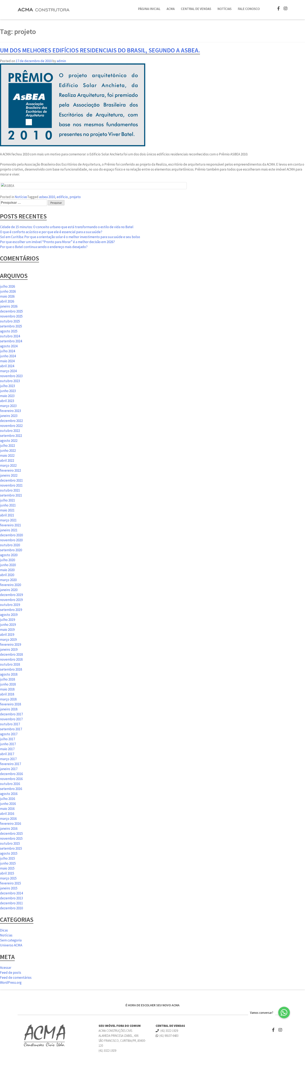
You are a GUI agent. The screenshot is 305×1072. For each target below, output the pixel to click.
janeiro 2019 (8, 649)
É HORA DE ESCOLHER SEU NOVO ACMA (152, 1005)
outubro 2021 (10, 490)
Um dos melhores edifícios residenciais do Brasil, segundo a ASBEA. (100, 50)
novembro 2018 (11, 659)
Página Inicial (149, 9)
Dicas (4, 930)
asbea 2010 (47, 197)
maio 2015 (7, 868)
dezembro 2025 (11, 311)
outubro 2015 (10, 843)
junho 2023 (8, 391)
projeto (75, 197)
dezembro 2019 (11, 594)
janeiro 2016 (8, 828)
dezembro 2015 (11, 833)
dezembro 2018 (11, 654)
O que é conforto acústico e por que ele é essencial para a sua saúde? (51, 232)
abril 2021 (7, 515)
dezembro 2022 (11, 420)
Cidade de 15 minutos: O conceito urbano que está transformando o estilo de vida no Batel (66, 227)
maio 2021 (7, 510)
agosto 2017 (8, 734)
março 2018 (8, 699)
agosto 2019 (8, 614)
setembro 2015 (11, 848)
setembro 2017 (11, 729)
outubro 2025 (10, 321)
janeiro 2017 (8, 769)
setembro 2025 (11, 326)
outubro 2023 (10, 381)
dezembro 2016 (11, 774)
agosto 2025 (8, 331)
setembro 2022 (11, 435)
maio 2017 (7, 749)
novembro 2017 (11, 719)
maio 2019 (7, 629)
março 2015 (8, 878)
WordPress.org (11, 982)
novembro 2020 (11, 540)
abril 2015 (7, 873)
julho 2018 (7, 679)
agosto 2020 (8, 555)
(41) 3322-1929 (169, 1031)
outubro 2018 (10, 664)
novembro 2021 (11, 485)
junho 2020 (8, 565)
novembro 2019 (11, 599)
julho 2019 (7, 619)
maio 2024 (7, 361)
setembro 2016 (11, 788)
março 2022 (8, 465)
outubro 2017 (10, 724)
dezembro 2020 (11, 535)
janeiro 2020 (8, 589)
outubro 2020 (10, 545)
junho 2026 (8, 291)
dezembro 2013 (11, 898)
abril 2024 (7, 366)
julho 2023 (7, 386)
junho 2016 (8, 803)
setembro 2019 (11, 609)
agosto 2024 (8, 346)
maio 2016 (7, 808)
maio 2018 (7, 689)
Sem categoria (11, 940)
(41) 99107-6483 (168, 1036)
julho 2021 (7, 500)
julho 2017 (7, 739)
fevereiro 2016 (10, 823)
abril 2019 (7, 634)
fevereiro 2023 (10, 410)
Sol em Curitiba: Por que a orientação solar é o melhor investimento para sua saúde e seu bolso (70, 237)
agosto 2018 (8, 674)
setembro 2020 (11, 550)
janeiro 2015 (8, 888)
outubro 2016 (10, 783)
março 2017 (8, 759)
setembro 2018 (11, 669)
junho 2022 (8, 450)
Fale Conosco (249, 9)
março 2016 (8, 818)
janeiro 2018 (8, 709)
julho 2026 (7, 286)
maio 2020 (7, 570)
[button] (284, 1012)
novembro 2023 (11, 376)
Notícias (224, 9)
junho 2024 (8, 356)
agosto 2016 (8, 793)
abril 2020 (7, 575)
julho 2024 (7, 351)
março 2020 (8, 580)
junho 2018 (8, 684)
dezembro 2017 (11, 714)
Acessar (5, 967)
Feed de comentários (16, 977)
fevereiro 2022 (10, 470)
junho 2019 (8, 624)
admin (61, 61)
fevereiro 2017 (10, 764)
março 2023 (8, 405)
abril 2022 (7, 460)
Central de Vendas (196, 9)
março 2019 (8, 639)
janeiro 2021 (8, 530)
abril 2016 (7, 813)
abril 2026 (7, 301)
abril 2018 (7, 694)
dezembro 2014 (11, 893)
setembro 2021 (11, 495)
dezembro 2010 (11, 908)
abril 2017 (7, 754)
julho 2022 (7, 445)
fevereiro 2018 (10, 704)
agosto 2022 (8, 440)
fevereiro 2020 (10, 585)
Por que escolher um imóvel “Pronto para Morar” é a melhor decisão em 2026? (57, 242)
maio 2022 (7, 455)
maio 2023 (7, 396)
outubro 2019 (10, 604)
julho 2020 (7, 560)
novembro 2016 (11, 778)
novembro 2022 (11, 425)
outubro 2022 (10, 430)
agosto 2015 (8, 853)
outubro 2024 (10, 336)
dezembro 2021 (11, 480)
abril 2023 (7, 401)
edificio (62, 197)
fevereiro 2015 (10, 883)
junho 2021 (8, 505)
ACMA (171, 9)
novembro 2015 (11, 838)
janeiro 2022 (8, 475)
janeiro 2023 (8, 415)
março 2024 (8, 371)
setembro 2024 (11, 341)
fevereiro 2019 (10, 644)
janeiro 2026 (8, 306)
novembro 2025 (11, 316)
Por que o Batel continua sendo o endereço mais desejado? (44, 247)
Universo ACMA (11, 945)
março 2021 (8, 520)
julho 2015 (7, 858)
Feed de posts (10, 972)
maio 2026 (7, 296)
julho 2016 (7, 798)
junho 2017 (8, 744)
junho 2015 (8, 863)
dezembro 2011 (11, 903)
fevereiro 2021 (10, 525)
